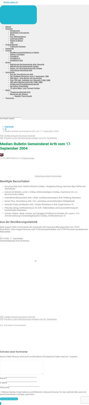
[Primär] (18, 14)
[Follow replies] (17, 347)
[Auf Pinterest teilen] (17, 296)
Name (3, 378)
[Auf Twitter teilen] (17, 279)
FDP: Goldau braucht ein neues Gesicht (17, 136)
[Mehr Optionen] (17, 314)
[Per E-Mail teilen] (52, 296)
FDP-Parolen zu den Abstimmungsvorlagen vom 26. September (28, 138)
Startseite (9, 126)
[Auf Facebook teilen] (52, 279)
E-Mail (3, 383)
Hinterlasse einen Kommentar (48, 176)
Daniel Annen (28, 158)
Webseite (4, 387)
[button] (0, 403)
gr (5, 129)
